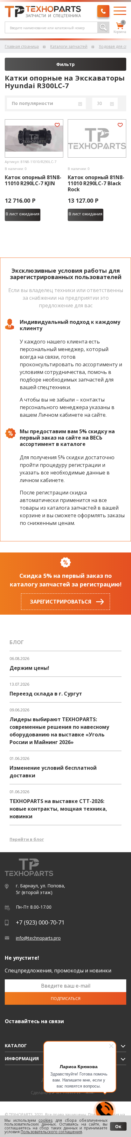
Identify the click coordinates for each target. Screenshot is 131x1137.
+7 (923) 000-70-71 (40, 922)
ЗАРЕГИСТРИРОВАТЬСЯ (60, 601)
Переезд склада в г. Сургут (46, 693)
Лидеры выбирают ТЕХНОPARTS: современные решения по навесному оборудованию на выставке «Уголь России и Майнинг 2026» (59, 731)
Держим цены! (29, 667)
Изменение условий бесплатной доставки (53, 771)
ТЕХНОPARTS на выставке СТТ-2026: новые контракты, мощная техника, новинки (58, 809)
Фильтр (65, 64)
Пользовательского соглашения (51, 1131)
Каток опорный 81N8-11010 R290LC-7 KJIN (33, 180)
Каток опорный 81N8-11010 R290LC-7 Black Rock (96, 183)
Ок (118, 1126)
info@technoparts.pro (38, 938)
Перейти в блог (27, 839)
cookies (45, 1120)
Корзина (120, 28)
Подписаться (65, 998)
